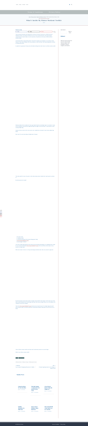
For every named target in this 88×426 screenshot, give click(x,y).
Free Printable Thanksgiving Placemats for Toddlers (25, 366)
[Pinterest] (69, 4)
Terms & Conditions (35, 12)
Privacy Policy (54, 12)
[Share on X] (1, 214)
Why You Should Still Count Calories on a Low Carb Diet (49, 408)
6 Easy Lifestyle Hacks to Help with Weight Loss (48, 388)
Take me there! (70, 32)
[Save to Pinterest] (1, 216)
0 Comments (23, 389)
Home (17, 4)
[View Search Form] (71, 4)
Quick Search (63, 29)
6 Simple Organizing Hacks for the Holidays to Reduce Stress (47, 367)
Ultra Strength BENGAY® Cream (23, 240)
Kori (44, 22)
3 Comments (49, 411)
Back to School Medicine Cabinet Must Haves (34, 408)
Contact (23, 4)
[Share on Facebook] (1, 212)
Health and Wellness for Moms (44, 18)
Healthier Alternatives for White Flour (21, 408)
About (20, 4)
